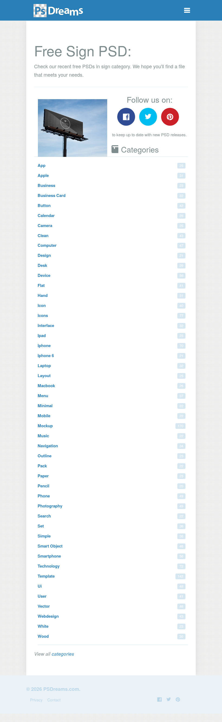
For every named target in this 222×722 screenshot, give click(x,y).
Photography (110, 506)
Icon (110, 305)
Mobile (110, 416)
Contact (54, 699)
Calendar (110, 215)
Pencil (110, 486)
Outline (110, 456)
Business (110, 185)
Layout (110, 375)
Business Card (110, 195)
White (110, 626)
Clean (110, 235)
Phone (110, 496)
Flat (110, 285)
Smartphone (110, 556)
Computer (110, 245)
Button (110, 205)
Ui (110, 586)
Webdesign (110, 616)
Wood (110, 636)
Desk (110, 265)
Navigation (110, 446)
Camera (110, 225)
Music (110, 436)
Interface (110, 325)
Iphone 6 (110, 355)
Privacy (36, 699)
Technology (110, 566)
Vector (110, 606)
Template (110, 576)
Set (110, 526)
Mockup (110, 426)
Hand (110, 295)
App (110, 165)
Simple (110, 536)
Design (110, 255)
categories (63, 653)
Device (110, 275)
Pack (110, 466)
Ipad (110, 335)
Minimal (110, 406)
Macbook (110, 385)
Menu (110, 396)
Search (110, 516)
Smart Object (110, 546)
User (110, 596)
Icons (110, 315)
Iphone (110, 345)
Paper (110, 476)
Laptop (110, 365)
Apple (110, 175)
